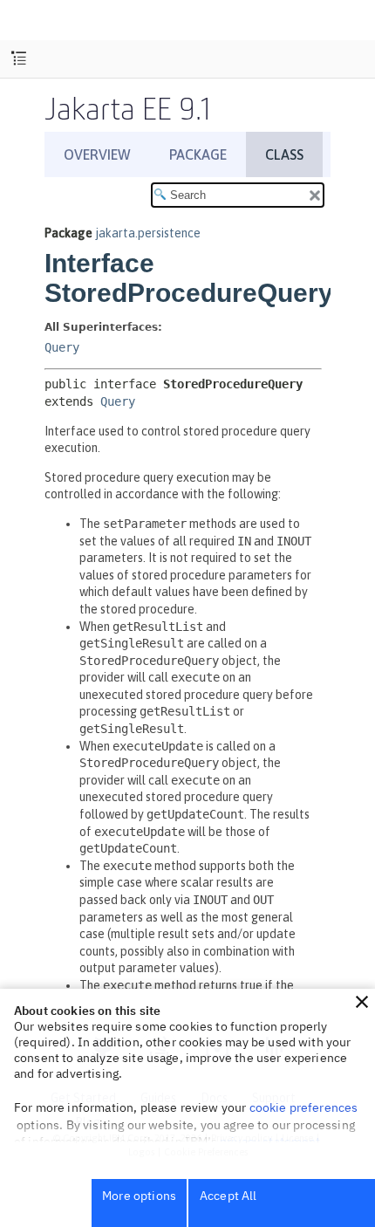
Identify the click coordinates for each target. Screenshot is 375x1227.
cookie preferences (303, 1107)
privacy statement (270, 1141)
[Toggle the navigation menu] (19, 59)
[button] (362, 1002)
